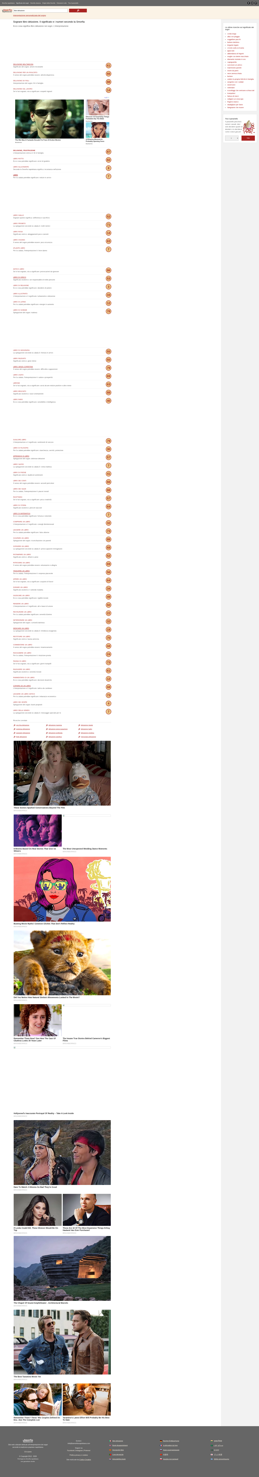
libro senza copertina (23, 366)
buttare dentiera (233, 42)
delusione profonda (55, 733)
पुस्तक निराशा (218, 1441)
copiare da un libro (22, 685)
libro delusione (117, 1441)
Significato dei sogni (22, 3)
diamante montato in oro (236, 59)
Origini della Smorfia (48, 3)
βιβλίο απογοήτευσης (221, 1459)
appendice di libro (21, 456)
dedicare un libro (21, 628)
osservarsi (231, 85)
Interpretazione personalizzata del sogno (29, 15)
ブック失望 (218, 1454)
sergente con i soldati (235, 82)
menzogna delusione (88, 737)
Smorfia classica (35, 3)
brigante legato (232, 45)
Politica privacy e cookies (79, 1455)
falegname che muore (235, 107)
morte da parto (232, 71)
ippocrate (230, 51)
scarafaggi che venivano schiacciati (240, 90)
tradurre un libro (21, 570)
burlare (230, 76)
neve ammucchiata (234, 73)
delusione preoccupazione (58, 729)
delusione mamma (55, 725)
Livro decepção (117, 1454)
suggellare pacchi (234, 39)
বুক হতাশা (216, 1450)
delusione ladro (86, 729)
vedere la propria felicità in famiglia (240, 79)
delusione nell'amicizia (23, 64)
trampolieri (231, 93)
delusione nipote (87, 725)
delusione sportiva (55, 737)
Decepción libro (118, 1450)
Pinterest (87, 1450)
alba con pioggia (233, 37)
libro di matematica (21, 513)
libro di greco (19, 277)
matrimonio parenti (234, 68)
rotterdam (231, 88)
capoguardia (232, 62)
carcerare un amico (234, 65)
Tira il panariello (73, 3)
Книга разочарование (171, 1450)
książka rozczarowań (170, 1459)
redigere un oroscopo (235, 99)
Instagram (79, 1450)
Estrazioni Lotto (62, 3)
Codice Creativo (85, 1459)
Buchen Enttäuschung (171, 1441)
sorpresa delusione (23, 729)
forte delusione (21, 737)
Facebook (70, 1450)
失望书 (165, 1454)
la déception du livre (170, 1445)
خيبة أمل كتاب (218, 1445)
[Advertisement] (62, 45)
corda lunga (231, 34)
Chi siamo (28, 1452)
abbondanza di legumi (235, 54)
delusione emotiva (87, 733)
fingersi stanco (232, 102)
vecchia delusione (22, 725)
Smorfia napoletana (8, 3)
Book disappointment (120, 1445)
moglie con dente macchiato (237, 56)
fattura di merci (233, 96)
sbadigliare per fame (235, 105)
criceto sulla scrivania (235, 48)
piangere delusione (23, 733)
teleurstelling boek (119, 1459)
